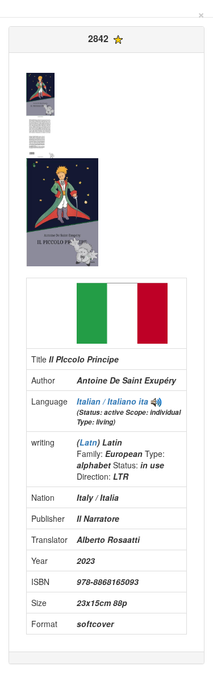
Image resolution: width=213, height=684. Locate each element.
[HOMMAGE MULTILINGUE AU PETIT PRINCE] (156, 401)
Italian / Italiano (108, 401)
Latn (88, 442)
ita (143, 401)
